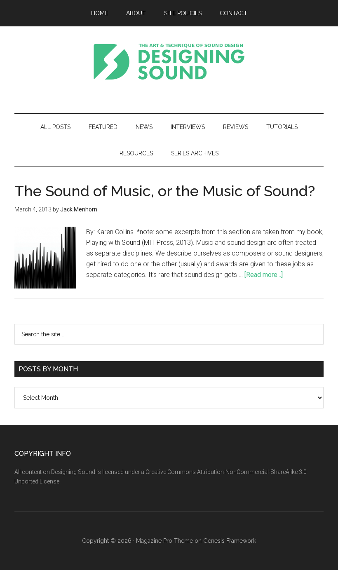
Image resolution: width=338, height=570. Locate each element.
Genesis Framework (229, 540)
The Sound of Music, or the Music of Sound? (164, 190)
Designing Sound (169, 61)
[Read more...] (263, 275)
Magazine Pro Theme (164, 540)
